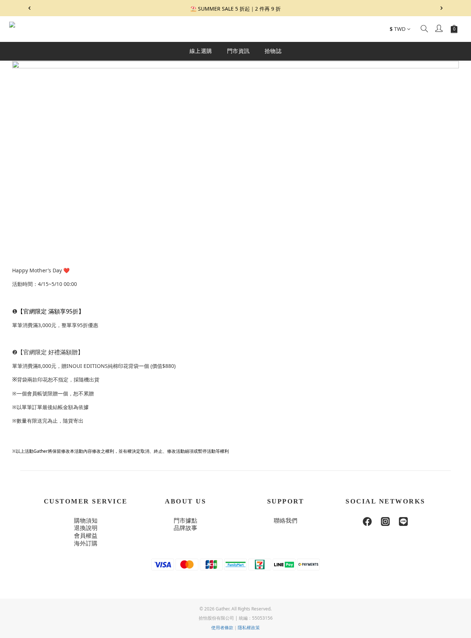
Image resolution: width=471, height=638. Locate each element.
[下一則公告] (441, 8)
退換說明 (86, 528)
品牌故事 (185, 528)
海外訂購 (86, 543)
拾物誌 (273, 50)
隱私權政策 (249, 627)
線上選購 (201, 50)
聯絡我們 (285, 520)
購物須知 (86, 520)
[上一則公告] (29, 8)
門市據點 (185, 520)
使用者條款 (222, 627)
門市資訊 (238, 50)
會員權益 (86, 536)
